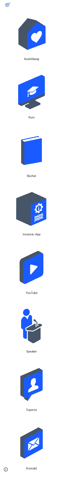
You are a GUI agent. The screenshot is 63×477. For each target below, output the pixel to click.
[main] (31, 59)
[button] (6, 470)
